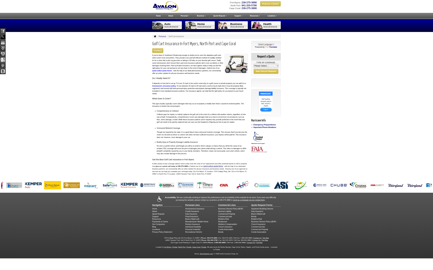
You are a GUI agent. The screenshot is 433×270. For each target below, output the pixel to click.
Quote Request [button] (219, 16)
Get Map (266, 238)
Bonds (220, 232)
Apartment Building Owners (262, 209)
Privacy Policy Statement (162, 232)
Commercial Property (226, 214)
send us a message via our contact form (249, 200)
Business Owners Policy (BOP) (230, 209)
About (170, 16)
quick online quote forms (213, 166)
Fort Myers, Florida (170, 247)
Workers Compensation (227, 224)
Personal (162, 36)
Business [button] (201, 16)
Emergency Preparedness (264, 125)
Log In (266, 109)
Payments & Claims (160, 222)
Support (155, 216)
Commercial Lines (227, 205)
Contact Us (257, 238)
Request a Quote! (270, 4)
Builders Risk (223, 219)
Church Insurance (225, 227)
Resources (156, 219)
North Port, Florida (184, 247)
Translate (273, 47)
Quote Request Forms (261, 205)
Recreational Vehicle (193, 232)
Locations (156, 229)
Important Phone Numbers (264, 127)
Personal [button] (184, 16)
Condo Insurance (192, 211)
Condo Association (225, 229)
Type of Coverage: (265, 63)
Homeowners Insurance (194, 209)
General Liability (224, 211)
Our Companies (158, 224)
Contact (158, 50)
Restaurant (222, 222)
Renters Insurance (192, 224)
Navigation (157, 205)
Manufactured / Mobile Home (196, 222)
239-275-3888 (249, 2)
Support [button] (237, 16)
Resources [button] (254, 16)
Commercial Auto (225, 216)
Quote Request (158, 214)
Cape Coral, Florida (199, 247)
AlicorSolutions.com (206, 254)
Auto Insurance (191, 214)
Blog (154, 227)
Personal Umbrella (192, 229)
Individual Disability (193, 227)
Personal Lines (192, 205)
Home (158, 16)
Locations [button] (272, 16)
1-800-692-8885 (246, 238)
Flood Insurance (191, 216)
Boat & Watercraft (192, 219)
